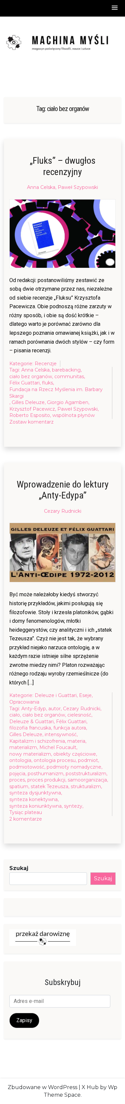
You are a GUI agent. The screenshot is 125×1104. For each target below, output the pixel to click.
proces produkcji (46, 780)
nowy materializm (30, 754)
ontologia (20, 760)
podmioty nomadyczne (74, 767)
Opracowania (24, 702)
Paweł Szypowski (77, 409)
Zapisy (24, 1020)
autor (54, 709)
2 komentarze (25, 819)
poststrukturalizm (86, 774)
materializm (23, 747)
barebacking (66, 370)
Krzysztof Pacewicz (32, 409)
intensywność (61, 734)
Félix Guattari (24, 383)
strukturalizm (86, 786)
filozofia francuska (30, 728)
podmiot (88, 760)
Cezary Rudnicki (62, 511)
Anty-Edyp (33, 709)
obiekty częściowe (74, 754)
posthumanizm (45, 774)
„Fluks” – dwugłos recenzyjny (63, 166)
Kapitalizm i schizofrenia (37, 741)
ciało (14, 715)
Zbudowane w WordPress (42, 1087)
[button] (115, 8)
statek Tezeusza (49, 786)
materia (76, 741)
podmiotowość (26, 767)
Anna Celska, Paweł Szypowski (62, 187)
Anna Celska (35, 370)
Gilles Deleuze (28, 402)
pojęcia (17, 774)
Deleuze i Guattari (56, 695)
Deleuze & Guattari (31, 722)
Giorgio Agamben (67, 402)
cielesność (79, 715)
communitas (69, 376)
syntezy (73, 806)
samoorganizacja (87, 780)
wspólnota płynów (73, 415)
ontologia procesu (55, 760)
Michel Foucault (57, 747)
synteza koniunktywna (35, 806)
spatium (18, 786)
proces (17, 780)
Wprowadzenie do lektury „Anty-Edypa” (63, 490)
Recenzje (46, 364)
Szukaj (18, 868)
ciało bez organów (30, 376)
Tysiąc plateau (25, 812)
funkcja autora (69, 728)
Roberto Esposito (29, 415)
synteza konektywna (33, 799)
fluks (47, 383)
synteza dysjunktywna (35, 793)
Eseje (85, 695)
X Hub (90, 1087)
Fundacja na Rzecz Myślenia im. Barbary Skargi (56, 392)
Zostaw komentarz (31, 422)
